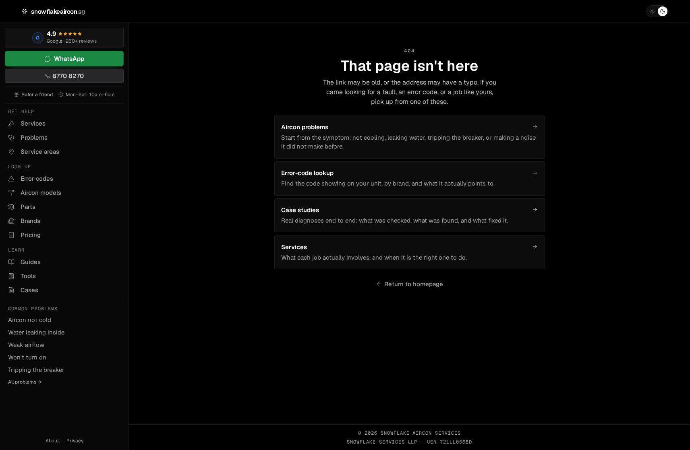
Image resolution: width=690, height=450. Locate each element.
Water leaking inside (36, 332)
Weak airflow (26, 345)
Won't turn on (27, 357)
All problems (25, 382)
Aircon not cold (29, 320)
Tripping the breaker (36, 370)
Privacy (74, 441)
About (52, 441)
